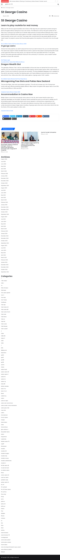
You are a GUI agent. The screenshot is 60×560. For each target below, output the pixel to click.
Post (2, 511)
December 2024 (4, 207)
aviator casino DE (5, 371)
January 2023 (4, 262)
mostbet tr (3, 463)
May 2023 (3, 252)
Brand (2, 393)
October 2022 (4, 269)
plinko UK (3, 503)
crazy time (3, 410)
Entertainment (4, 415)
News (2, 472)
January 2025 (4, 204)
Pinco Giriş (3, 494)
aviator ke (3, 379)
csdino (2, 412)
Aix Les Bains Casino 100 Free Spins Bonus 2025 (13, 43)
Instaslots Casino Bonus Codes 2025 (10, 92)
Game (2, 424)
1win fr (2, 295)
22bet (2, 333)
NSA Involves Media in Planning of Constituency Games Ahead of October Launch (28, 1)
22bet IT (3, 338)
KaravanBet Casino (5, 431)
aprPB (2, 362)
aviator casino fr (4, 374)
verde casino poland (5, 539)
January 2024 (4, 233)
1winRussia (3, 302)
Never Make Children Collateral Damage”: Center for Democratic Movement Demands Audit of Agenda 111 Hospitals (9, 147)
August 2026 (4, 159)
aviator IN (3, 376)
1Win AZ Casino (4, 287)
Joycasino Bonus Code (7, 110)
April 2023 (3, 255)
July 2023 (3, 247)
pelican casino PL (5, 482)
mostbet (3, 448)
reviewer (3, 518)
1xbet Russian (4, 326)
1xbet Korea (3, 316)
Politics (2, 508)
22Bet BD (3, 335)
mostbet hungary (5, 453)
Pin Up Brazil (4, 487)
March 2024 (4, 228)
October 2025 (4, 183)
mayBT (2, 443)
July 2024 (3, 219)
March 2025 (4, 199)
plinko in (3, 501)
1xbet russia (4, 323)
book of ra (3, 388)
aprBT (2, 357)
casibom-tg (3, 395)
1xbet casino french (5, 311)
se (1, 520)
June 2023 (3, 250)
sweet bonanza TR (5, 535)
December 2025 (4, 178)
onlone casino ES (5, 475)
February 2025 (4, 202)
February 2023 (4, 259)
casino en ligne (4, 400)
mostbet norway (5, 458)
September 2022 (5, 271)
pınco (2, 499)
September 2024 (5, 214)
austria (2, 364)
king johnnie (4, 436)
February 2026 (4, 173)
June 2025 (3, 192)
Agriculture (3, 352)
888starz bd (4, 350)
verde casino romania (6, 542)
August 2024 (4, 216)
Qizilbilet (3, 513)
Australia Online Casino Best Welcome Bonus (12, 62)
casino (2, 398)
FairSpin (3, 419)
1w (1, 285)
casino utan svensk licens (7, 403)
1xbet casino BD (4, 309)
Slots (2, 525)
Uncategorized (4, 537)
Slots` (2, 527)
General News (4, 427)
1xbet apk (3, 304)
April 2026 (3, 168)
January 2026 (4, 175)
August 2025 (4, 187)
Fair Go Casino (4, 417)
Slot (2, 523)
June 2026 (3, 163)
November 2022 (4, 267)
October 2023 (4, 240)
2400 (2, 340)
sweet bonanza (4, 532)
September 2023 (5, 243)
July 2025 (3, 190)
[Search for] (58, 4)
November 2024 (4, 209)
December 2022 (4, 264)
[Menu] (2, 4)
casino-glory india (5, 407)
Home (3, 7)
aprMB (2, 359)
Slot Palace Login (5, 60)
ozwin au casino (4, 477)
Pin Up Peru (4, 491)
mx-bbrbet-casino (5, 470)
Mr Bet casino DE (5, 465)
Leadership (3, 439)
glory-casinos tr (4, 429)
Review (2, 515)
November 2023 (4, 238)
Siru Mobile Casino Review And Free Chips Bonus (14, 79)
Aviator (2, 367)
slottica (2, 530)
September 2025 (5, 185)
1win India (3, 297)
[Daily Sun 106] (9, 4)
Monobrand (3, 446)
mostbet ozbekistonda (6, 460)
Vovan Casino (4, 544)
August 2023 (4, 245)
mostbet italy (4, 455)
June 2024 (3, 221)
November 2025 (4, 180)
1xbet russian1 (4, 328)
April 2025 (3, 197)
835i (2, 347)
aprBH (2, 355)
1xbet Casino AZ (4, 307)
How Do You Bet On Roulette (48, 132)
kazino (2, 434)
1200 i (2, 283)
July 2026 (3, 161)
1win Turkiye (4, 299)
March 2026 (4, 171)
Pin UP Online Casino (6, 489)
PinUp (2, 496)
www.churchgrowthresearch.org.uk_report (11, 547)
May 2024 (3, 223)
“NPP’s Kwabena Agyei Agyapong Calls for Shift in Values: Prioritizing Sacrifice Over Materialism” (30, 145)
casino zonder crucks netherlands (9, 405)
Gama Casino (4, 422)
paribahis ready (4, 479)
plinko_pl (3, 506)
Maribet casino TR (5, 441)
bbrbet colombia (4, 386)
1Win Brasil (3, 290)
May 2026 (3, 166)
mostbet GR (4, 451)
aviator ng (3, 381)
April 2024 (3, 226)
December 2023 (4, 235)
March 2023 (4, 257)
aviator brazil (4, 369)
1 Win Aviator (4, 280)
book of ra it (4, 391)
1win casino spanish (5, 292)
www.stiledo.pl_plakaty (6, 549)
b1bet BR (3, 383)
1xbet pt (3, 319)
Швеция (3, 551)
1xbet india (3, 314)
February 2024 (4, 231)
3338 (2, 343)
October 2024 (4, 211)
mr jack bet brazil (5, 467)
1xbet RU (3, 321)
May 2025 (3, 195)
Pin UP (2, 484)
